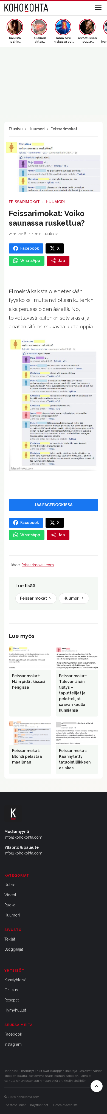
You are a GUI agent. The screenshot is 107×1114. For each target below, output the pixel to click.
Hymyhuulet (15, 1010)
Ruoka (9, 905)
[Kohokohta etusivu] (26, 8)
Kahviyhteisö (15, 980)
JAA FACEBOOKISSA (53, 505)
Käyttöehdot (39, 1105)
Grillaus (11, 990)
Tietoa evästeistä (65, 1105)
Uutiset (10, 885)
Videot (10, 895)
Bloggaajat (13, 949)
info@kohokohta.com (23, 837)
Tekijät (9, 939)
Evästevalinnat (15, 1105)
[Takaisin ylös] (97, 1086)
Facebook (13, 1034)
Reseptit (11, 1000)
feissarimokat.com (38, 565)
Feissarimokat (63, 129)
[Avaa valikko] (98, 7)
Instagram (13, 1044)
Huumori (37, 129)
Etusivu (16, 129)
